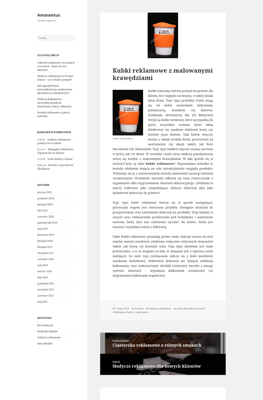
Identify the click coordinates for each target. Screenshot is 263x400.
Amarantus (48, 15)
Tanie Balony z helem (59, 159)
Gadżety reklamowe (49, 337)
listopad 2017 (45, 247)
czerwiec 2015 (45, 295)
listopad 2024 (45, 204)
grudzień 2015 (45, 283)
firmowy (139, 308)
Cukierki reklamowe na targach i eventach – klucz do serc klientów (56, 66)
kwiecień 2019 (45, 234)
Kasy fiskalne (45, 343)
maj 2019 (42, 228)
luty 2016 (42, 277)
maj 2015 (42, 301)
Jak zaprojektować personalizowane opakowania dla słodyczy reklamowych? (54, 89)
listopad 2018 (45, 241)
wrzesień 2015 (45, 289)
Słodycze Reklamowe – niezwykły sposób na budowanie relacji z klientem (54, 102)
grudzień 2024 (45, 198)
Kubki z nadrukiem (137, 312)
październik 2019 (47, 222)
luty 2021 (42, 210)
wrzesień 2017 (45, 253)
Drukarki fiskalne (47, 331)
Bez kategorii (45, 325)
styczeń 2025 (44, 192)
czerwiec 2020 (45, 216)
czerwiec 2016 (45, 259)
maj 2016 (42, 265)
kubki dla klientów (187, 308)
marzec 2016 (44, 271)
